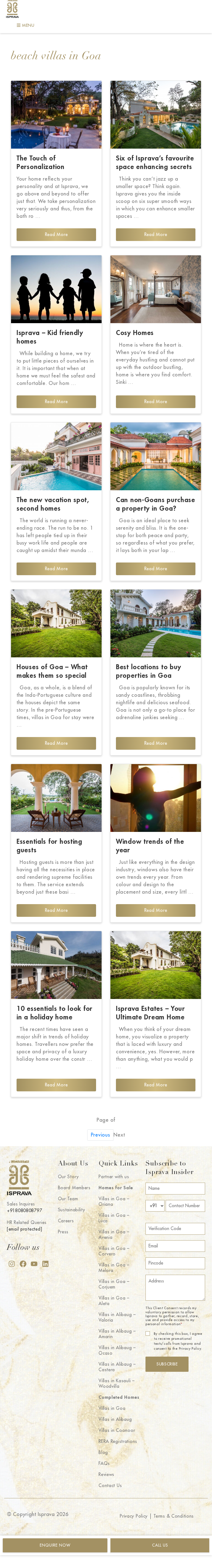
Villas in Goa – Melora (114, 1268)
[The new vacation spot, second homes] (56, 456)
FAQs (104, 1463)
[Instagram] (12, 1264)
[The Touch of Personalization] (56, 115)
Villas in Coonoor (117, 1430)
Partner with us (114, 1177)
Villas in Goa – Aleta (114, 1301)
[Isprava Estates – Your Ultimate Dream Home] (155, 965)
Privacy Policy (134, 1516)
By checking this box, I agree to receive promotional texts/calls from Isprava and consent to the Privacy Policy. (178, 1341)
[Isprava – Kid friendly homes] (56, 289)
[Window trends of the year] (155, 798)
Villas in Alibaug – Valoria (117, 1317)
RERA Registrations (118, 1441)
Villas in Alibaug (115, 1419)
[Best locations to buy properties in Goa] (155, 623)
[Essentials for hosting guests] (56, 798)
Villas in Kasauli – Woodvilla (117, 1384)
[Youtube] (34, 1264)
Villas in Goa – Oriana (114, 1202)
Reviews (106, 1474)
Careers (66, 1221)
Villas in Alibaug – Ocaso (117, 1351)
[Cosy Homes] (155, 289)
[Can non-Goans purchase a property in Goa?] (155, 456)
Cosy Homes (135, 333)
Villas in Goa (112, 1408)
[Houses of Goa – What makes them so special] (56, 623)
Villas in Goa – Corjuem (114, 1284)
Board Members (74, 1188)
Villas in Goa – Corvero (114, 1251)
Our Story (68, 1177)
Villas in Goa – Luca (114, 1218)
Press (63, 1232)
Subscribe (167, 1364)
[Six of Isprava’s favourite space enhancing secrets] (155, 115)
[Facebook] (23, 1264)
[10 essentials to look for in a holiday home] (56, 965)
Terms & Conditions (173, 1516)
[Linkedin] (45, 1264)
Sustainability (71, 1210)
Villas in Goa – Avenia (114, 1235)
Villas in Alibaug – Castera (117, 1367)
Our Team (68, 1199)
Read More (56, 234)
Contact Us (110, 1485)
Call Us (160, 1545)
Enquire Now (55, 1545)
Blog (103, 1452)
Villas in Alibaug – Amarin (117, 1334)
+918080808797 (24, 1211)
